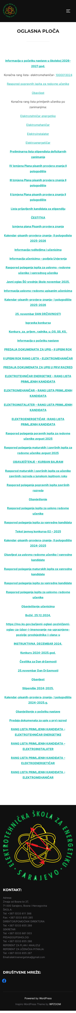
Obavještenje (38, 499)
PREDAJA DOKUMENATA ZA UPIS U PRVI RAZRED (38, 367)
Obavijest (38, 93)
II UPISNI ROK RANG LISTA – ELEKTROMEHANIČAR (38, 358)
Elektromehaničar (38, 125)
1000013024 (64, 75)
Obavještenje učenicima (38, 606)
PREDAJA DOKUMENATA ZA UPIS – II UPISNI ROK (38, 349)
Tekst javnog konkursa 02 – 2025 (38, 531)
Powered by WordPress (38, 998)
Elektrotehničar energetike (38, 116)
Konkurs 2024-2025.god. (38, 652)
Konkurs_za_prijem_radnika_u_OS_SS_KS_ (38, 331)
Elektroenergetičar (38, 142)
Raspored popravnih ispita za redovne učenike (38, 84)
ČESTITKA (38, 217)
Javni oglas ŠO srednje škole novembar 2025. (38, 281)
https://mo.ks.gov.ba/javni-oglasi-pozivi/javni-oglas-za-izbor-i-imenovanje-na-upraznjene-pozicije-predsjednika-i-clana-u (38, 629)
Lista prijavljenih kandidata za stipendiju (38, 208)
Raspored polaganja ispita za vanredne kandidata (38, 522)
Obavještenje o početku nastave (38, 711)
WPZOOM (55, 1004)
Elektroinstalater (38, 134)
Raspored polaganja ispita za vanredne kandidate (38, 583)
